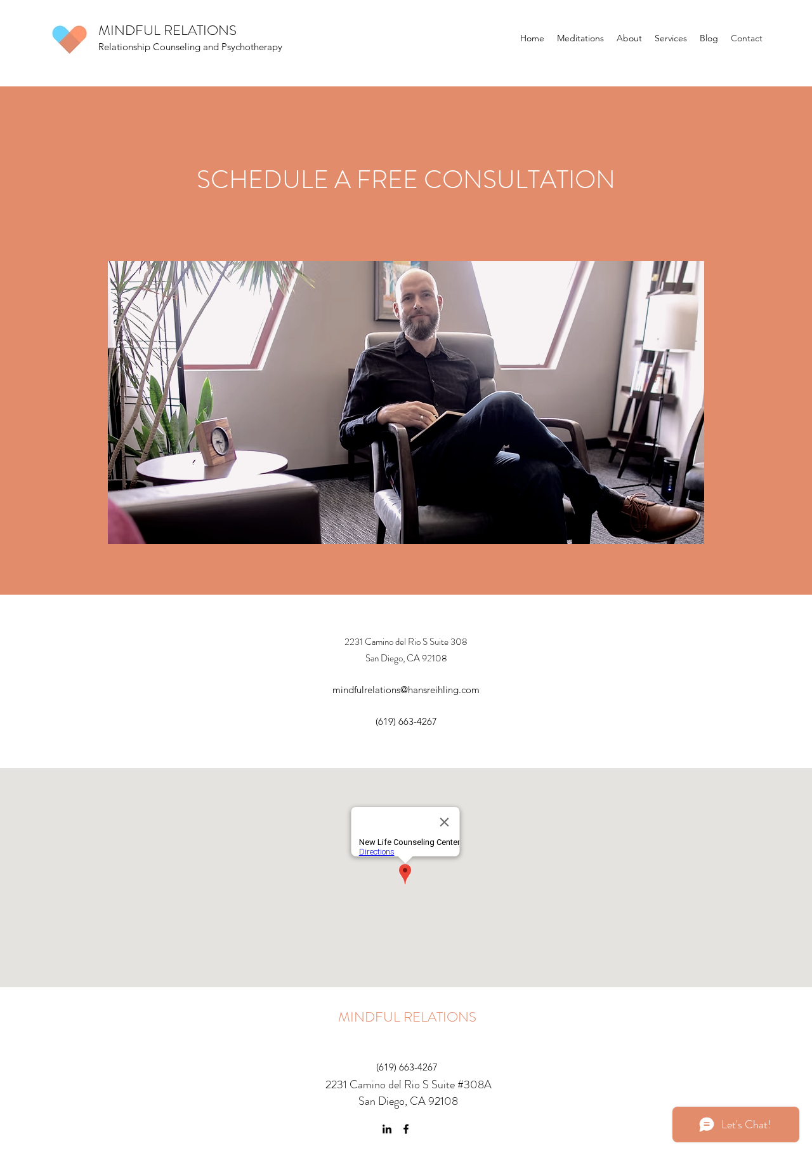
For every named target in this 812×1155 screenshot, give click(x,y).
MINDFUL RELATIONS (407, 1017)
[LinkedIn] (387, 1129)
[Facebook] (406, 1129)
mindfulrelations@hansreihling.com (406, 690)
